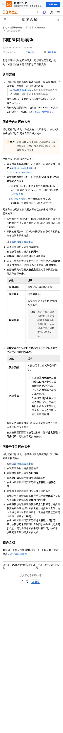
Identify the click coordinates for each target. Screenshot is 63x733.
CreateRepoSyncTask (19, 172)
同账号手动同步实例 (23, 168)
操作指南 (30, 27)
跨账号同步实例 (18, 554)
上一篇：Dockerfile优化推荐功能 (19, 566)
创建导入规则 (18, 198)
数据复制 (18, 194)
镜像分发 (41, 27)
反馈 (37, 581)
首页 (5, 27)
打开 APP (53, 4)
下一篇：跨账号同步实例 (47, 566)
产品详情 (30, 52)
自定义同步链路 (42, 111)
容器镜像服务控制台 (23, 90)
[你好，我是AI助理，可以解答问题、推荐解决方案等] (44, 12)
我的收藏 (52, 52)
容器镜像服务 (16, 27)
